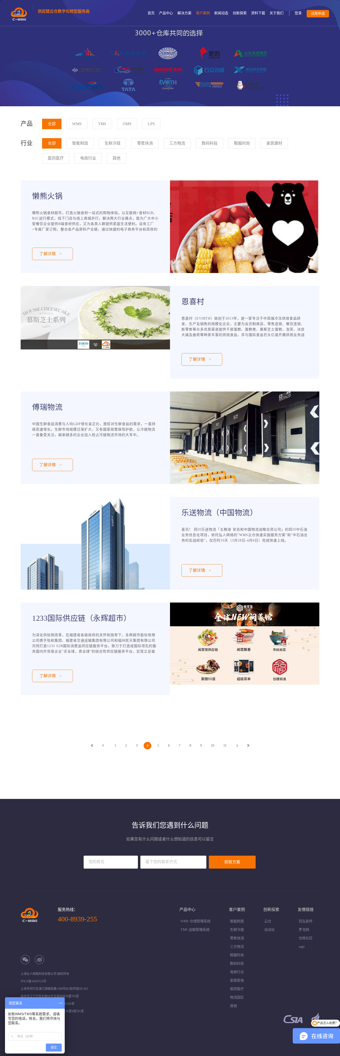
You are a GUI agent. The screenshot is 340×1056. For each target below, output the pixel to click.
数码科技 (237, 963)
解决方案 (184, 13)
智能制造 (237, 921)
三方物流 (237, 946)
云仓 (267, 921)
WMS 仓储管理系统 (195, 921)
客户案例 (203, 13)
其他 (233, 1006)
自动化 (269, 930)
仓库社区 (306, 938)
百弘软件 (306, 921)
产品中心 (166, 13)
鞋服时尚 (237, 955)
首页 (151, 13)
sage (302, 946)
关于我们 (276, 13)
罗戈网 (304, 930)
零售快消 (237, 938)
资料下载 (258, 13)
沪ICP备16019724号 (33, 981)
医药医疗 (237, 989)
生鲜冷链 (237, 930)
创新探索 (240, 13)
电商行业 (237, 972)
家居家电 (237, 980)
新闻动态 (221, 13)
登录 (298, 13)
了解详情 (200, 359)
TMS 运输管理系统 (195, 930)
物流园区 (237, 997)
